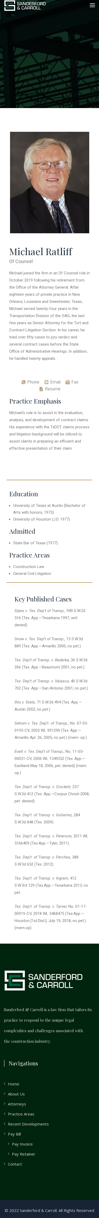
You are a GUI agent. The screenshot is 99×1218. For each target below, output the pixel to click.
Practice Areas (21, 1114)
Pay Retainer (23, 1154)
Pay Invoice (22, 1144)
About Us (16, 1093)
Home (13, 1083)
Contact (15, 1164)
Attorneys (17, 1104)
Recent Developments (28, 1124)
